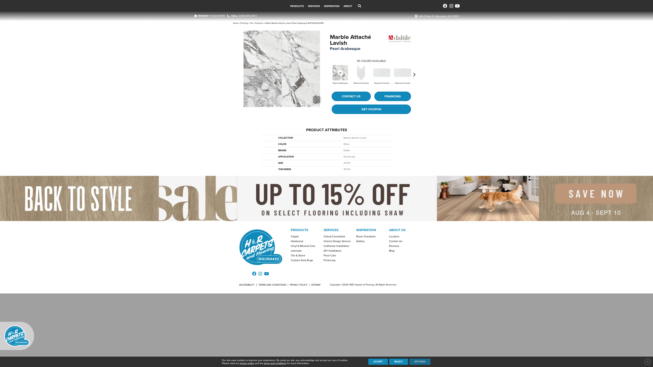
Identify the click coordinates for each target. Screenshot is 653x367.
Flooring (244, 23)
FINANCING (392, 96)
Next (414, 69)
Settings (419, 361)
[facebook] (445, 6)
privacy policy (247, 363)
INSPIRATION (366, 230)
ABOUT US (397, 230)
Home (235, 23)
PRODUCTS (299, 230)
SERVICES (331, 230)
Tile (251, 23)
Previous (328, 69)
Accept (378, 361)
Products (259, 23)
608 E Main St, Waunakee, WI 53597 (439, 16)
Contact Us (351, 96)
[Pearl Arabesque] (340, 72)
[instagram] (451, 6)
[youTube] (457, 6)
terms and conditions (275, 363)
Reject (398, 361)
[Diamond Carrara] (361, 72)
